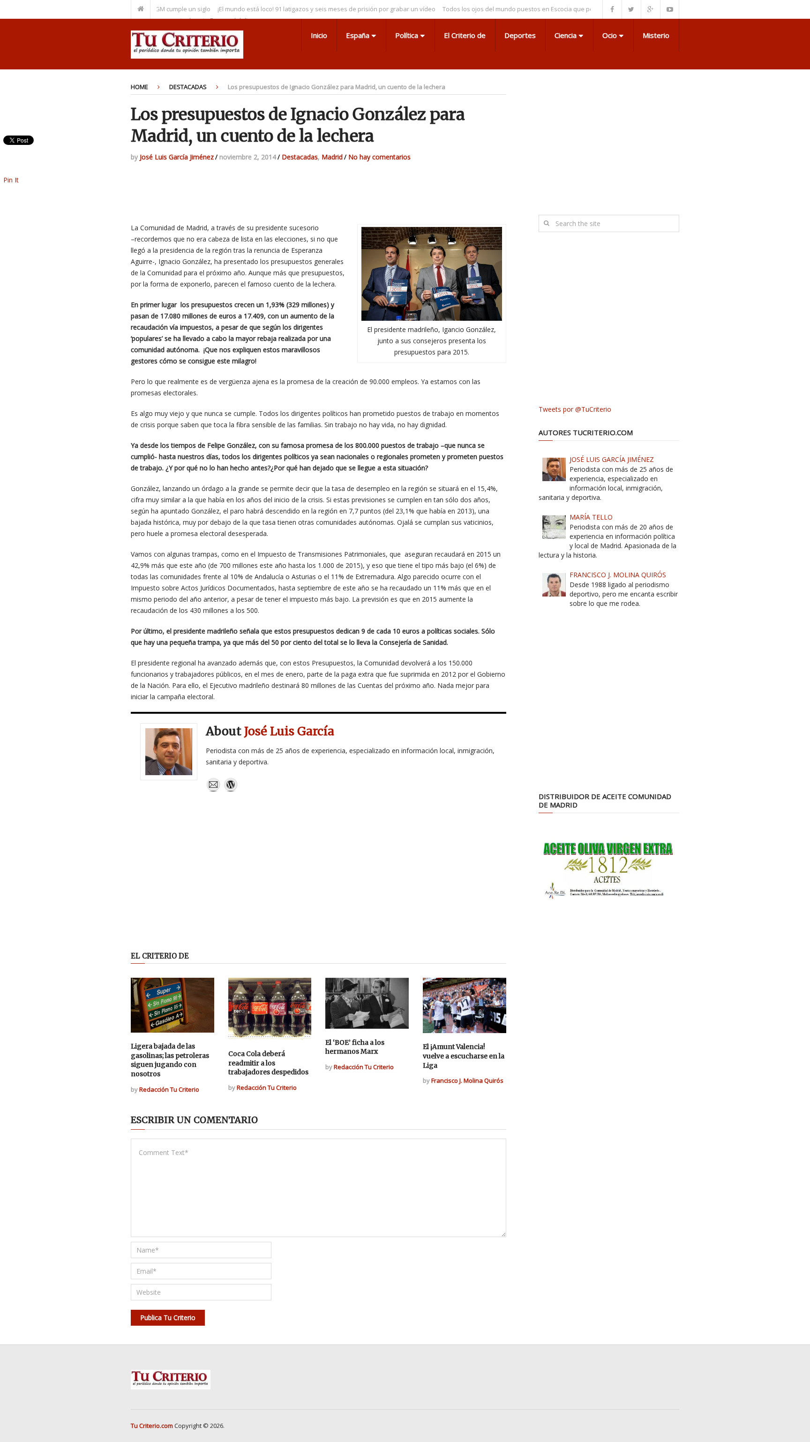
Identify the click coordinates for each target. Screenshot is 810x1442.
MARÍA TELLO (591, 517)
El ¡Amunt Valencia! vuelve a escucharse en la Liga (463, 1055)
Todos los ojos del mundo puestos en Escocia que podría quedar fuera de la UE (524, 9)
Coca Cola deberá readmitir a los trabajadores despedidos (268, 1062)
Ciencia (566, 35)
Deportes (520, 35)
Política (406, 35)
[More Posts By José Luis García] (230, 789)
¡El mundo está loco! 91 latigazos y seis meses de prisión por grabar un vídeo (295, 9)
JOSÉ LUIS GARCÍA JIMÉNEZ (612, 459)
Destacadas (188, 87)
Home (139, 87)
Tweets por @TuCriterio (575, 409)
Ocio (609, 35)
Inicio (319, 35)
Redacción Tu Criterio (169, 1089)
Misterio (656, 35)
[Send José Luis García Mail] (213, 789)
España (357, 35)
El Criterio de (465, 35)
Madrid (332, 156)
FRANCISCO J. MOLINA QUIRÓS (618, 574)
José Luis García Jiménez (177, 156)
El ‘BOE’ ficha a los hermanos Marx (354, 1047)
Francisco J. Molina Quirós (467, 1080)
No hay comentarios (379, 156)
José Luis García (289, 731)
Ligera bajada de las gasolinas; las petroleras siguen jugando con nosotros (170, 1060)
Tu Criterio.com (152, 1425)
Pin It (11, 179)
